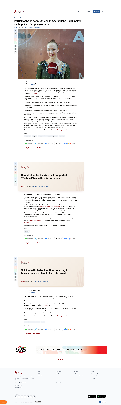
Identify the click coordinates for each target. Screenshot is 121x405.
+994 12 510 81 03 (18, 385)
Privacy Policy (95, 375)
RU (105, 402)
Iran (26, 321)
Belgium (34, 136)
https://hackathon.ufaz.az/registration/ (50, 206)
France (31, 321)
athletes (62, 136)
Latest (39, 373)
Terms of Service (95, 373)
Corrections (58, 382)
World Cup (41, 136)
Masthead (58, 375)
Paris (43, 321)
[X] (22, 396)
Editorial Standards (60, 380)
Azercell (27, 231)
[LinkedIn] (31, 396)
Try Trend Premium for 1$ (33, 148)
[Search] (78, 11)
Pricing (75, 373)
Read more (33, 84)
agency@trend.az (18, 387)
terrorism (37, 321)
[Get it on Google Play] (101, 396)
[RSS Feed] (34, 396)
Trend (35, 93)
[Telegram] (28, 396)
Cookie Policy (94, 380)
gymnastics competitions (51, 136)
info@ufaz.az (27, 222)
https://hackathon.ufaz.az (36, 220)
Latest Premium (41, 375)
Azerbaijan (27, 136)
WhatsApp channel (61, 130)
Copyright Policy (95, 378)
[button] (15, 30)
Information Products (78, 375)
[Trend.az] (19, 11)
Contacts (58, 378)
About (57, 373)
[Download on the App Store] (92, 396)
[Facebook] (19, 396)
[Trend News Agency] (18, 373)
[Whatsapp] (16, 396)
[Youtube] (25, 396)
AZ (102, 402)
